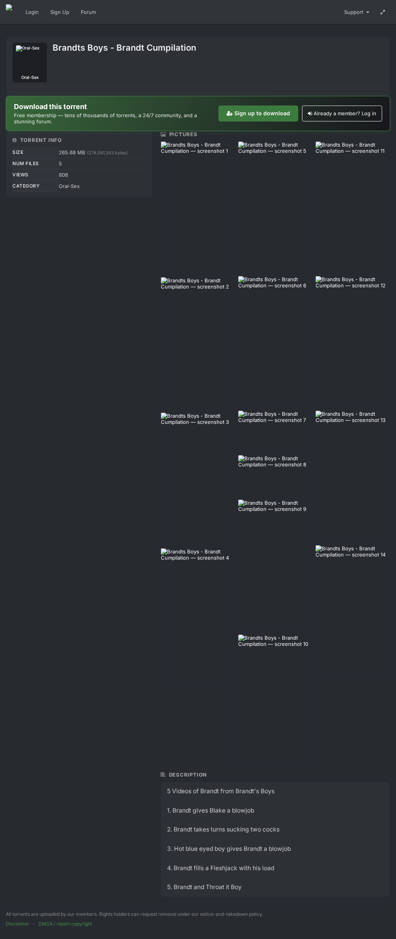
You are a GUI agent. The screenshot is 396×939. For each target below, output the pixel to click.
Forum (88, 12)
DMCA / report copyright (65, 924)
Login (32, 12)
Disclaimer (17, 924)
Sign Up (59, 12)
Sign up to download (262, 113)
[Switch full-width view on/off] (382, 12)
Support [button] (354, 12)
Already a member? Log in (345, 113)
